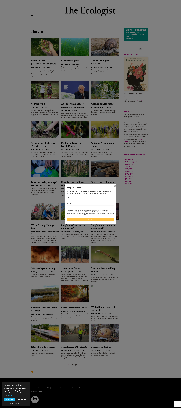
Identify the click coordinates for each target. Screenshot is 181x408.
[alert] (16, 394)
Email (68, 197)
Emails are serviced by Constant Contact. (79, 214)
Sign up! (90, 219)
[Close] (115, 186)
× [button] (28, 383)
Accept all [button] (9, 399)
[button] (16, 403)
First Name (70, 204)
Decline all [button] (22, 399)
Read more (11, 395)
